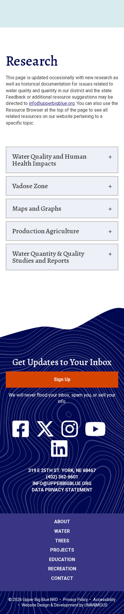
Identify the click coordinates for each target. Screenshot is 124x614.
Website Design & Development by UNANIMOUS (65, 605)
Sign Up (62, 379)
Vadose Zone (30, 186)
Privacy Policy (75, 599)
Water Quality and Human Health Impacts (49, 160)
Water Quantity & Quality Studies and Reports (48, 257)
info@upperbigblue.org (52, 103)
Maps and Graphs (36, 208)
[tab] (62, 160)
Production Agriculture (45, 231)
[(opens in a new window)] (20, 429)
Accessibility (104, 599)
